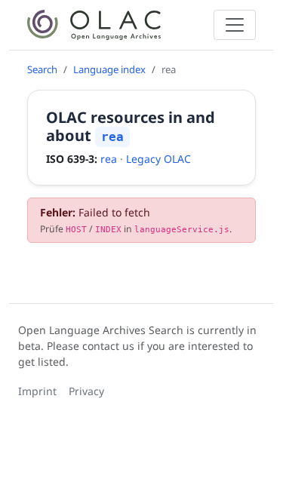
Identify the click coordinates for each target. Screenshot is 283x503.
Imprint (37, 391)
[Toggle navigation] (235, 25)
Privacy (86, 391)
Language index (109, 69)
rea (108, 159)
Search (42, 69)
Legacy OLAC (158, 159)
